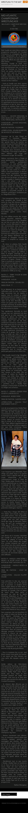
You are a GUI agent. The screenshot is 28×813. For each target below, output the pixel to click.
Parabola (16, 803)
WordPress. (23, 803)
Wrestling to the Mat (11, 2)
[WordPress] (26, 2)
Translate (10, 796)
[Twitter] (24, 2)
